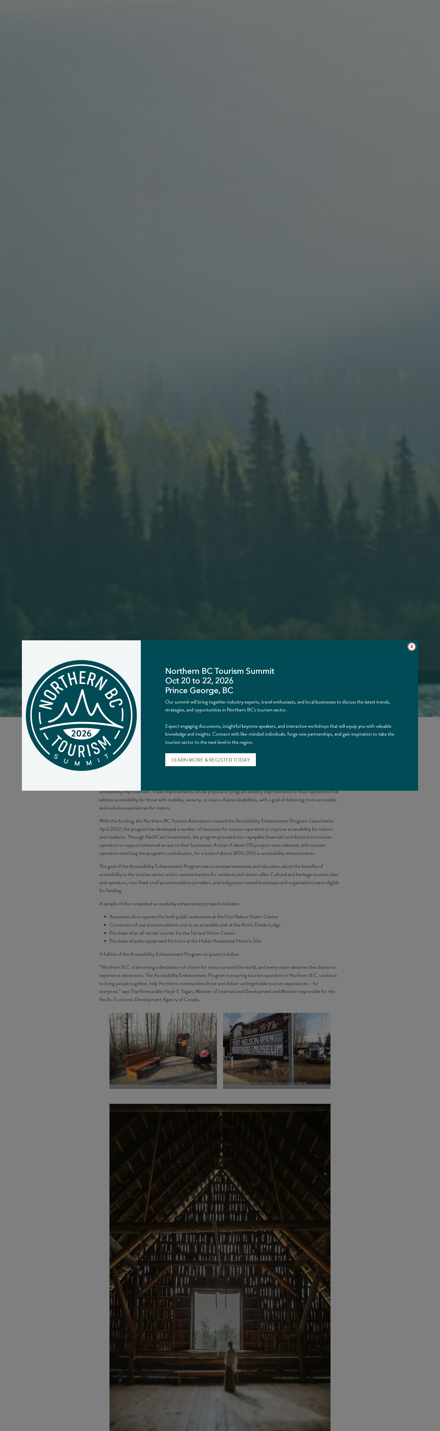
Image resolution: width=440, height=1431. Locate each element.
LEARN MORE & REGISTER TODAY (211, 760)
